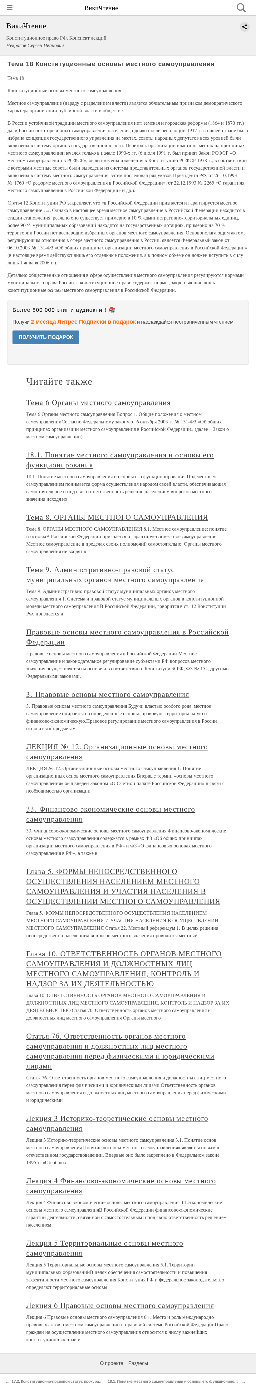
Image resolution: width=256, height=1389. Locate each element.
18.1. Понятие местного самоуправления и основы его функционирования (176, 1381)
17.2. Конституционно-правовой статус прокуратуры (60, 1381)
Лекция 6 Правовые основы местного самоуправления (120, 1305)
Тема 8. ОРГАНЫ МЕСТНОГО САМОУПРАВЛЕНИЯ (117, 517)
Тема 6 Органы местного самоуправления (98, 402)
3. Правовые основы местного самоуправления (107, 694)
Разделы (138, 1363)
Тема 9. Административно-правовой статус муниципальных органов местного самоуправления (115, 574)
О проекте (111, 1363)
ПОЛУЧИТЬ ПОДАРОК (46, 337)
